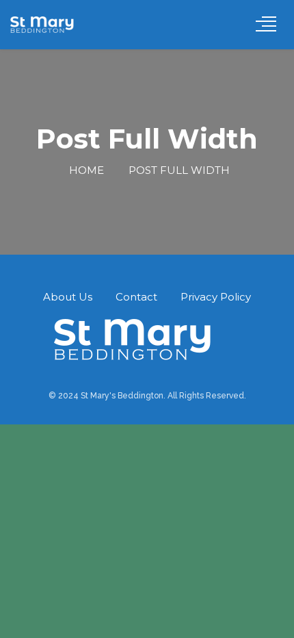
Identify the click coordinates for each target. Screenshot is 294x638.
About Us (67, 296)
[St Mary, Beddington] (47, 24)
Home (85, 170)
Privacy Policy (216, 296)
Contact (136, 296)
